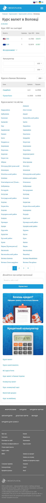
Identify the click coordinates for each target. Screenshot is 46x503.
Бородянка (27, 210)
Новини (25, 464)
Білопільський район (9, 174)
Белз (3, 138)
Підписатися (23, 286)
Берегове (26, 142)
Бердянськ (5, 142)
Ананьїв (26, 106)
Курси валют (7, 359)
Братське (26, 218)
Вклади (35, 416)
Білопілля (26, 170)
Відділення (26, 437)
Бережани (5, 146)
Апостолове (27, 110)
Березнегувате (28, 154)
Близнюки (26, 182)
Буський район (6, 238)
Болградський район (9, 198)
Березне (4, 154)
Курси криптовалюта (10, 365)
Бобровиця (27, 186)
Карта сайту (5, 450)
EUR (7, 44)
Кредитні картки (36, 410)
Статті (24, 467)
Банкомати (26, 440)
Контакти (4, 437)
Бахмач (3, 134)
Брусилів (4, 230)
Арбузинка (5, 114)
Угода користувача (8, 447)
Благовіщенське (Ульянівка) (10, 182)
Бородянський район (9, 214)
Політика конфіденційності (10, 444)
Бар (2, 126)
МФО (3, 454)
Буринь (25, 230)
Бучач (3, 242)
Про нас (4, 434)
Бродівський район (30, 226)
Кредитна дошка (7, 470)
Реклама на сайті (7, 440)
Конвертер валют (9, 382)
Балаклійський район (31, 118)
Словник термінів (7, 464)
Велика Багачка (7, 258)
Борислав (26, 202)
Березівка (26, 150)
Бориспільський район (31, 206)
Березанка (27, 146)
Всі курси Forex (8, 371)
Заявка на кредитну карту (31, 460)
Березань (4, 150)
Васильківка (27, 250)
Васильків (4, 250)
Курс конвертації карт (11, 387)
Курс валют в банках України (13, 376)
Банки (25, 434)
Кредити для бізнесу (10, 422)
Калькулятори (6, 467)
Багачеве (4, 118)
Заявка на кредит (28, 454)
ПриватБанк (7, 96)
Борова (4, 210)
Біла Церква (27, 162)
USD (7, 39)
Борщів (25, 214)
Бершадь (26, 158)
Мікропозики (10, 410)
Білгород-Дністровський (10, 166)
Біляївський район (30, 178)
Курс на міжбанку (9, 398)
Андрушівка (5, 110)
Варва (25, 246)
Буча (24, 238)
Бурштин (4, 234)
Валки (25, 242)
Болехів (26, 198)
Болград (26, 194)
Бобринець (5, 186)
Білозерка (5, 170)
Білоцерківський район (31, 174)
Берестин (4, 158)
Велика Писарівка (29, 262)
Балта (25, 122)
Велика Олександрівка (9, 262)
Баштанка (26, 134)
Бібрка (3, 162)
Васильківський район (9, 254)
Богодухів (4, 190)
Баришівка (27, 130)
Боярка (3, 218)
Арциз (25, 114)
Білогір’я (26, 166)
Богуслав (4, 194)
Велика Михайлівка (30, 258)
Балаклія (4, 122)
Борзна (3, 202)
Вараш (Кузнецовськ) (9, 246)
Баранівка (26, 126)
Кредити (23, 410)
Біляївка (4, 178)
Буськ (25, 234)
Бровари (4, 222)
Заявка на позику (28, 457)
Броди (3, 226)
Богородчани (28, 190)
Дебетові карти (22, 416)
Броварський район (30, 222)
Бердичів (26, 138)
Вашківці (26, 254)
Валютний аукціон (9, 393)
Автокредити (7, 416)
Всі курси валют (9, 50)
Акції (24, 470)
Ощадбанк (6, 90)
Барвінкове (5, 130)
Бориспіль (5, 206)
